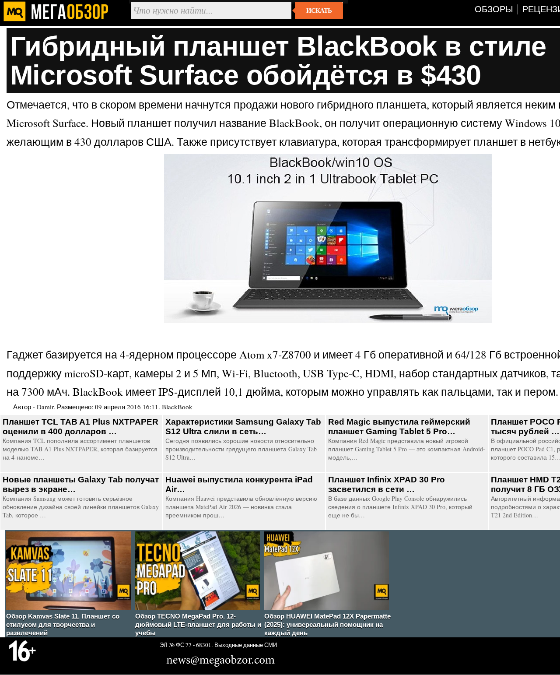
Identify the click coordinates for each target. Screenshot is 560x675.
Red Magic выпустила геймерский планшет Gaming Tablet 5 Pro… (399, 426)
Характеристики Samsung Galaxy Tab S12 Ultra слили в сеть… (243, 426)
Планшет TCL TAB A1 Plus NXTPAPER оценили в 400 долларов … (80, 426)
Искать (319, 10)
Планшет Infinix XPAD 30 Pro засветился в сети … (386, 484)
